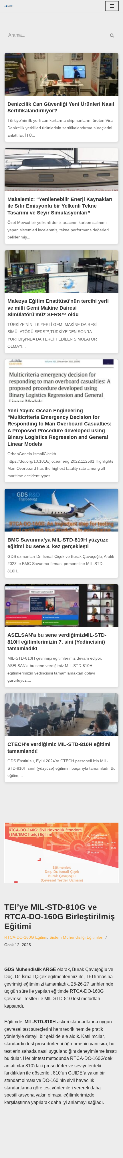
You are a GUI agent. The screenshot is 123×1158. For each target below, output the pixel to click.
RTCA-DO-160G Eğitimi (25, 937)
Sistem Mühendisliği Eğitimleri (76, 937)
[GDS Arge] (10, 6)
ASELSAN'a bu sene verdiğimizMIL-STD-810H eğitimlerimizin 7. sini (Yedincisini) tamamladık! (56, 641)
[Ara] (112, 35)
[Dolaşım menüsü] (112, 6)
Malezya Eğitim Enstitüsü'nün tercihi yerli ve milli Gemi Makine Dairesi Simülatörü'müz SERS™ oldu (58, 307)
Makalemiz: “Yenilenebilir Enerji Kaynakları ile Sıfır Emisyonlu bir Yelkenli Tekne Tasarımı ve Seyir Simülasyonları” (59, 206)
